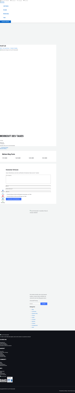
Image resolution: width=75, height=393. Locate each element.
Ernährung (2, 354)
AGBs (1, 372)
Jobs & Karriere (3, 374)
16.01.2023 (17, 158)
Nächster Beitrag (4, 148)
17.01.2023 (4, 158)
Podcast (33, 323)
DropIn (1, 363)
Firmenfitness (2, 364)
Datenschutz (2, 373)
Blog (33, 309)
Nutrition (33, 321)
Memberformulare (3, 365)
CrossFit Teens (3, 356)
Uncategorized (35, 325)
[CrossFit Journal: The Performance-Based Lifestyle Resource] (3, 382)
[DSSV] (10, 382)
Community (34, 311)
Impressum (2, 371)
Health (33, 317)
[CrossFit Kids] (3, 376)
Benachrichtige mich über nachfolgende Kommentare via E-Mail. (19, 194)
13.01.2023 (44, 158)
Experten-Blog (34, 313)
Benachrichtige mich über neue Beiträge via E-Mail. (17, 196)
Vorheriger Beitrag (4, 147)
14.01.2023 (31, 158)
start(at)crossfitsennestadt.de (5, 345)
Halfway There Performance (69, 390)
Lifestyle (33, 319)
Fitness (33, 315)
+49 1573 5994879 (3, 344)
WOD (1, 48)
